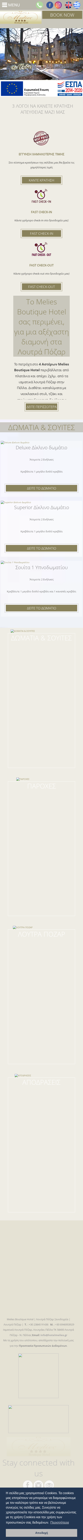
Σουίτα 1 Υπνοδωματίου (42, 567)
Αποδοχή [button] (41, 1532)
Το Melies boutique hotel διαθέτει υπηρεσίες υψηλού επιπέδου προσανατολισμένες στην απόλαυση (41, 798)
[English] (68, 5)
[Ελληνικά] (77, 5)
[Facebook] (49, 5)
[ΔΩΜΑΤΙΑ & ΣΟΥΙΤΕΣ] (41, 636)
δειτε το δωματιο (41, 488)
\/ (41, 69)
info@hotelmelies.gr (53, 1335)
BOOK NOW (62, 15)
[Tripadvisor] (49, 1485)
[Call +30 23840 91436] (39, 5)
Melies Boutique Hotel (21, 17)
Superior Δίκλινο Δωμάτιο (41, 507)
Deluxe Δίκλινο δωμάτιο (41, 447)
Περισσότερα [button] (59, 1522)
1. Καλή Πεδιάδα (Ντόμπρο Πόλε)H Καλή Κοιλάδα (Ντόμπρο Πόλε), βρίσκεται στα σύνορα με (41, 1094)
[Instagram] (58, 5)
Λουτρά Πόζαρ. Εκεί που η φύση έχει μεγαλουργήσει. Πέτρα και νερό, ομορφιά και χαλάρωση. (42, 946)
